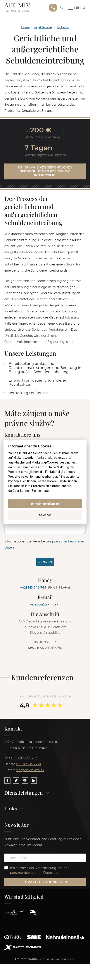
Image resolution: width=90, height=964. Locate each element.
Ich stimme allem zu (45, 503)
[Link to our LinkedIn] (34, 780)
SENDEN (45, 562)
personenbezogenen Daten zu (34, 873)
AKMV (17, 7)
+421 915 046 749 (53, 8)
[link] (62, 8)
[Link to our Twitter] (16, 780)
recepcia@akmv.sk (44, 604)
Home (25, 27)
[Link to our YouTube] (25, 780)
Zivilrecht (63, 27)
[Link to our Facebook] (7, 780)
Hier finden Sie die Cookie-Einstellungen (48, 481)
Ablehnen (45, 515)
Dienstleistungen (23, 793)
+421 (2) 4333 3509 (24, 758)
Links (10, 809)
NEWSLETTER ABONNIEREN (45, 882)
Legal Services (43, 27)
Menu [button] (80, 8)
